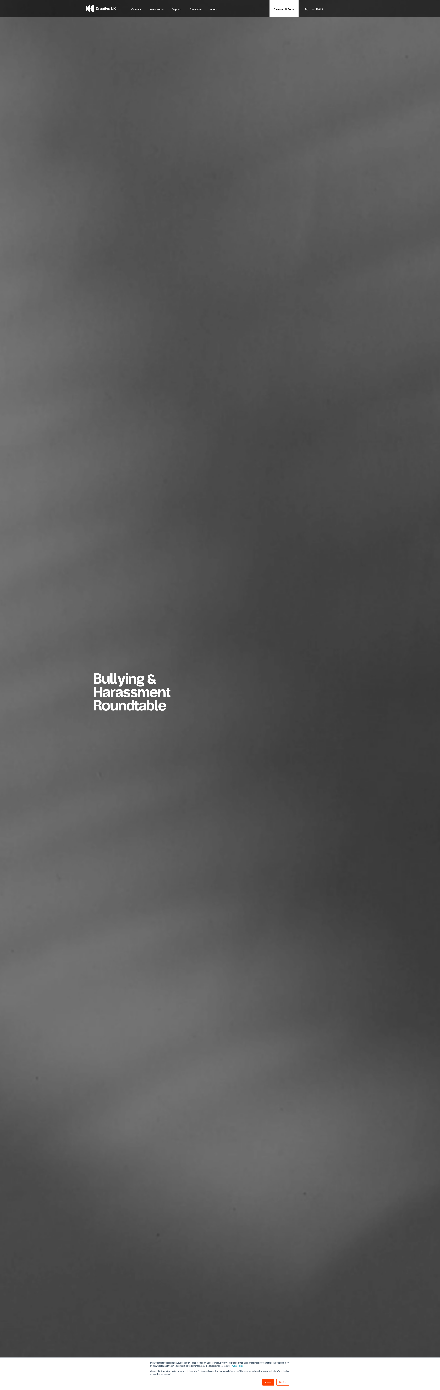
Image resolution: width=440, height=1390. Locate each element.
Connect (136, 9)
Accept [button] (268, 1382)
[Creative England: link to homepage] (101, 16)
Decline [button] (282, 1382)
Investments (156, 9)
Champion (196, 9)
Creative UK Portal (284, 9)
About (213, 9)
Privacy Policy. (236, 1365)
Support (176, 9)
